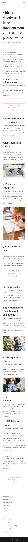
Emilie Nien (7, 42)
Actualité (5, 496)
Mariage (5, 523)
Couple (5, 511)
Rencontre (6, 532)
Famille (19, 42)
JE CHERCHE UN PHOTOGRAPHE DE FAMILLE (14, 107)
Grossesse (6, 520)
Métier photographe (8, 526)
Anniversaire (6, 502)
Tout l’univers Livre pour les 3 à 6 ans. (13, 99)
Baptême (5, 505)
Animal (5, 499)
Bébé (4, 508)
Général (5, 517)
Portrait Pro (6, 529)
